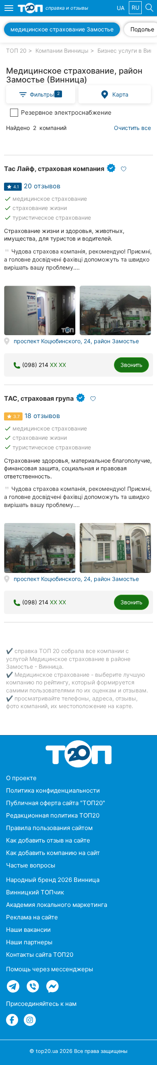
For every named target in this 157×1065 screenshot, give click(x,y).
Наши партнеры (29, 942)
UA (120, 7)
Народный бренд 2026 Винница (52, 880)
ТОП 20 (16, 50)
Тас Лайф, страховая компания (54, 169)
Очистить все (132, 127)
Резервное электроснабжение (66, 112)
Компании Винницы (62, 50)
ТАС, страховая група (39, 398)
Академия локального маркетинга (56, 904)
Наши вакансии (28, 929)
